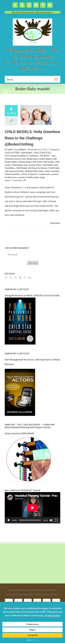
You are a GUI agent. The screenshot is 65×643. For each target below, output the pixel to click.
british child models (45, 162)
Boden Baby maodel (36, 159)
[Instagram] (15, 277)
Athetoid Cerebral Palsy (15, 159)
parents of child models (28, 177)
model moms (45, 174)
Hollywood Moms (13, 174)
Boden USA (31, 162)
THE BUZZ (44, 155)
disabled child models (34, 171)
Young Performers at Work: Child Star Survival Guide (32, 295)
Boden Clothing (18, 162)
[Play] (8, 520)
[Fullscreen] (56, 520)
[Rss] (20, 277)
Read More (55, 223)
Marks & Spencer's (29, 174)
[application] (32, 507)
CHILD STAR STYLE (42, 152)
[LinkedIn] (29, 277)
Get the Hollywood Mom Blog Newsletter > (33, 12)
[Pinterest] (25, 277)
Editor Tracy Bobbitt (17, 149)
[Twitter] (10, 277)
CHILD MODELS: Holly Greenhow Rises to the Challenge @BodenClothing (32, 137)
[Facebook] (6, 277)
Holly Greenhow (52, 171)
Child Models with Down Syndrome (31, 168)
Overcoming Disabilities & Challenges (21, 155)
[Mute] (51, 520)
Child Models (26, 152)
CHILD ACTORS (12, 152)
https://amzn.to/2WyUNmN (19, 433)
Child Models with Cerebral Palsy (26, 165)
